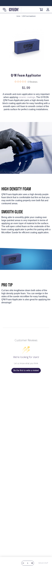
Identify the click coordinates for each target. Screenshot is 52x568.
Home (18, 16)
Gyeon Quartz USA (14, 9)
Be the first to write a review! (26, 370)
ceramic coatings (26, 97)
